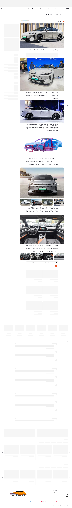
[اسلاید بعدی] (2, 452)
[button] (19, 493)
